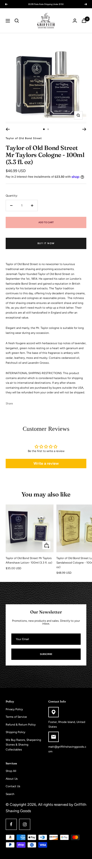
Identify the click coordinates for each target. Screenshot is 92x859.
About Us (12, 778)
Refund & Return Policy (21, 724)
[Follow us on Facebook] (11, 824)
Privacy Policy (14, 709)
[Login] (75, 21)
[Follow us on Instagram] (24, 824)
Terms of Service (16, 716)
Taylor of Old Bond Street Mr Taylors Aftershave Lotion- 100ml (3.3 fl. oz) (29, 560)
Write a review (46, 463)
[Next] (84, 129)
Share (9, 403)
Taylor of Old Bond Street (24, 138)
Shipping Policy (15, 732)
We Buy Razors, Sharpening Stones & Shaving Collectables (23, 744)
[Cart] (84, 20)
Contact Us (13, 786)
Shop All (11, 771)
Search (10, 794)
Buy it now (46, 243)
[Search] (17, 21)
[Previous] (8, 129)
